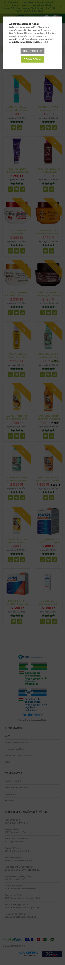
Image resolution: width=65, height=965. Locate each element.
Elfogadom (31, 59)
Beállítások (30, 51)
